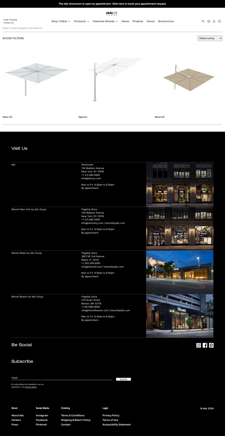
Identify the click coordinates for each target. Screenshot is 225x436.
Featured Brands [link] (104, 21)
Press (14, 424)
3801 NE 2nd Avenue (92, 256)
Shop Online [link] (59, 21)
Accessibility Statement (116, 424)
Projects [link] (138, 21)
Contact (65, 424)
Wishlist (208, 21)
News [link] (125, 21)
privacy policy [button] (31, 387)
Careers (16, 419)
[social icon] (198, 346)
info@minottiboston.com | (95, 310)
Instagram (42, 415)
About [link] (151, 21)
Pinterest (41, 424)
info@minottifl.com (91, 266)
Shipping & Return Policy (76, 419)
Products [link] (80, 21)
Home (5, 28)
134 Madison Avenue (92, 168)
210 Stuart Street (90, 300)
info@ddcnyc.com (91, 178)
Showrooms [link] (166, 21)
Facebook (42, 419)
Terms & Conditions (73, 415)
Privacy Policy (110, 415)
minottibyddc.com (115, 223)
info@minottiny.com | (93, 223)
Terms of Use (110, 419)
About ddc (17, 415)
